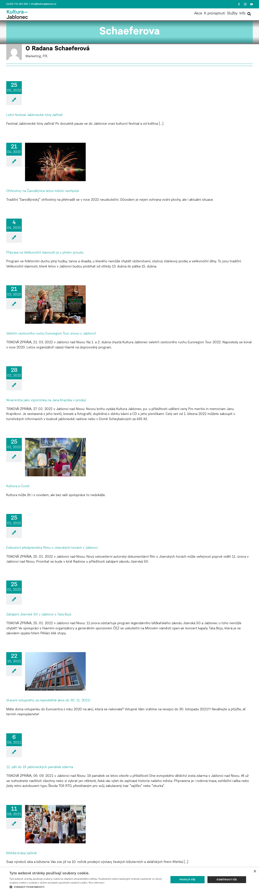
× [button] (254, 871)
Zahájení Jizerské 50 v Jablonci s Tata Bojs (38, 614)
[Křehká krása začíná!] (55, 824)
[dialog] (129, 879)
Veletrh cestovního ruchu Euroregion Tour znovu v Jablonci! (51, 333)
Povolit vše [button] (187, 879)
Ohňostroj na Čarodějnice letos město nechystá (42, 191)
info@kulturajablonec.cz (43, 4)
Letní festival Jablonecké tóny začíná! (34, 115)
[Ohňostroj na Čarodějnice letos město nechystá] (55, 162)
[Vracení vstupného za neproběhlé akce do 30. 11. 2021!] (55, 671)
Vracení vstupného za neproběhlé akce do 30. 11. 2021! (48, 700)
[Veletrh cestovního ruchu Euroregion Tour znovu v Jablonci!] (55, 304)
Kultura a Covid (17, 486)
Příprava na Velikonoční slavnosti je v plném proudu (44, 253)
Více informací (96, 882)
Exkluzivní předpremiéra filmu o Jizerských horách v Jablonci (52, 548)
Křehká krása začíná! (21, 853)
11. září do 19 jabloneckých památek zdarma (39, 767)
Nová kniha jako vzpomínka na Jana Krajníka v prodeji (46, 400)
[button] (249, 14)
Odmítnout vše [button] (227, 879)
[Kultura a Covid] (55, 457)
